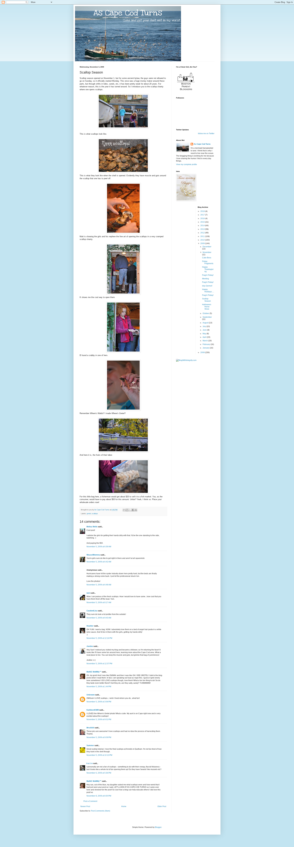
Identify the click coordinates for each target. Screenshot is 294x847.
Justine (90, 646)
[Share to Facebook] (132, 510)
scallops (95, 513)
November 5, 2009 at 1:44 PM (99, 686)
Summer (90, 745)
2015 (202, 222)
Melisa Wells (92, 527)
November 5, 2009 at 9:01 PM (99, 719)
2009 (202, 243)
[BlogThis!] (127, 510)
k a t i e (90, 763)
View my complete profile (186, 164)
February (207, 344)
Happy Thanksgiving (207, 269)
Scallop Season (206, 300)
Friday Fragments (207, 262)
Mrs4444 (90, 728)
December (207, 247)
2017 (202, 215)
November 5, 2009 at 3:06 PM (99, 702)
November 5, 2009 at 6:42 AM (99, 562)
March (205, 341)
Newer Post (85, 806)
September (207, 317)
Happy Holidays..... (208, 290)
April (205, 337)
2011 (202, 236)
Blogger (158, 827)
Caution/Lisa (92, 611)
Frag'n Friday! (207, 275)
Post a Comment (90, 801)
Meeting (205, 279)
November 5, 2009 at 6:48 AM (99, 585)
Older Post (161, 806)
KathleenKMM (93, 710)
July (204, 326)
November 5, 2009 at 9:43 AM (99, 618)
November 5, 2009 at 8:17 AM (99, 602)
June (205, 330)
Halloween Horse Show (206, 306)
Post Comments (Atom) (100, 811)
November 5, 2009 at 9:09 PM (99, 737)
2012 (202, 233)
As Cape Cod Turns (202, 144)
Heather (90, 626)
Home (123, 806)
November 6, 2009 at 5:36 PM (99, 773)
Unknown (91, 695)
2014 (202, 225)
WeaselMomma (93, 555)
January (206, 348)
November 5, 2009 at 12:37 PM (99, 664)
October (206, 313)
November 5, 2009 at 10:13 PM (99, 755)
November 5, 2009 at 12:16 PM (99, 638)
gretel (89, 513)
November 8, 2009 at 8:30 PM (99, 796)
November (207, 252)
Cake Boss (206, 258)
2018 (202, 211)
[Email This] (124, 510)
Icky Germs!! (207, 286)
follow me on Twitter (206, 133)
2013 (202, 229)
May (205, 334)
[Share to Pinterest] (135, 510)
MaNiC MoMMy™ (94, 672)
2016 (202, 218)
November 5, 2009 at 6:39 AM (99, 547)
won (88, 593)
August (206, 323)
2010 (202, 240)
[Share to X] (130, 510)
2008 (202, 352)
